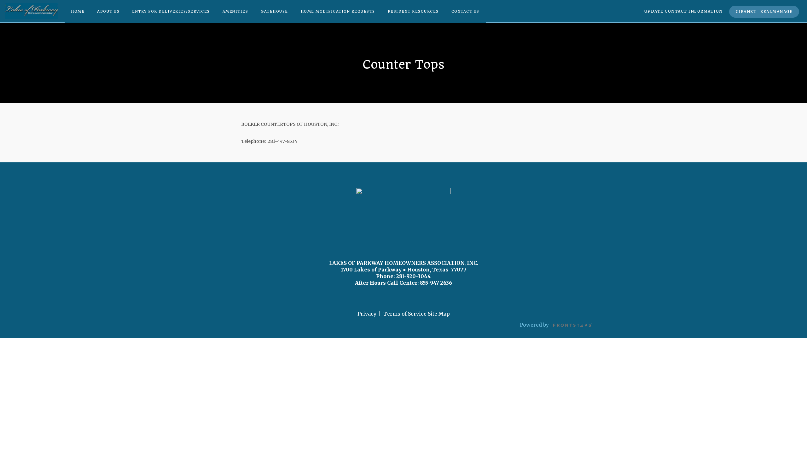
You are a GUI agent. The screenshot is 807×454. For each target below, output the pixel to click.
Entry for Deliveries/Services (171, 11)
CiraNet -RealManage (764, 11)
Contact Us (465, 11)
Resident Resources (413, 11)
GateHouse (274, 11)
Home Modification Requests (338, 11)
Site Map (439, 314)
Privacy (366, 314)
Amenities (235, 11)
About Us (108, 11)
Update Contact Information (683, 11)
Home (77, 11)
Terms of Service (405, 314)
